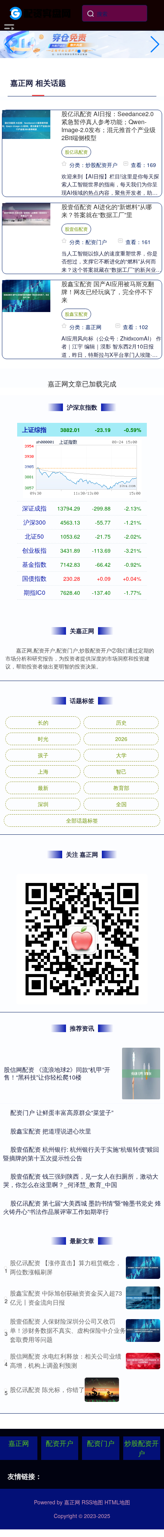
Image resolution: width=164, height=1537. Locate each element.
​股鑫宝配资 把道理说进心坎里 (50, 1131)
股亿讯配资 (76, 151)
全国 (121, 804)
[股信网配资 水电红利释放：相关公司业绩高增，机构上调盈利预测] (143, 1361)
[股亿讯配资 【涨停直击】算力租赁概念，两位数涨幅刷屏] (143, 1267)
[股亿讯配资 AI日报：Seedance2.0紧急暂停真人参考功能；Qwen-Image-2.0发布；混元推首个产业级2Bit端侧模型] (26, 124)
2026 (121, 738)
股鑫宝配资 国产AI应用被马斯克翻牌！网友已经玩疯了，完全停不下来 (107, 291)
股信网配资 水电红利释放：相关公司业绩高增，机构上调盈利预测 (65, 1361)
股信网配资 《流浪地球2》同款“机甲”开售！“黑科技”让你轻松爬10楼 (57, 1073)
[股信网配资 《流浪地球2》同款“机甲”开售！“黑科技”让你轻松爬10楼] (141, 1073)
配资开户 (59, 1443)
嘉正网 (18, 1443)
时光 (43, 738)
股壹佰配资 (76, 228)
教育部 (121, 787)
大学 (121, 755)
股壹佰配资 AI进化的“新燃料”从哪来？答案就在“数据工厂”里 (106, 210)
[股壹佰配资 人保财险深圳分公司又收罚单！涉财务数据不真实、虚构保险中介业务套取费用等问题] (143, 1330)
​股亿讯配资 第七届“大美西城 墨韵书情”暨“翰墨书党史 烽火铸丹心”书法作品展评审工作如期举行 (82, 1207)
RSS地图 (92, 1502)
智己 (121, 771)
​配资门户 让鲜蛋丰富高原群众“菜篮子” (61, 1112)
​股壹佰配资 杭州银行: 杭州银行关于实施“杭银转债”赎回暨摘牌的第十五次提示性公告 (81, 1153)
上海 (43, 771)
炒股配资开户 (141, 1448)
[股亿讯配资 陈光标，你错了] (102, 1390)
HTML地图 (117, 1502)
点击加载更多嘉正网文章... (82, 383)
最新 (43, 787)
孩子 (43, 755)
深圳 (43, 804)
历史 (121, 722)
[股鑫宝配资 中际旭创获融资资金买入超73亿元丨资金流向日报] (143, 1297)
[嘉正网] (40, 12)
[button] (155, 44)
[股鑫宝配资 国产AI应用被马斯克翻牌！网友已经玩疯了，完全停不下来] (26, 295)
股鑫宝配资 (76, 314)
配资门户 (100, 1443)
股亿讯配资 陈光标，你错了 (47, 1389)
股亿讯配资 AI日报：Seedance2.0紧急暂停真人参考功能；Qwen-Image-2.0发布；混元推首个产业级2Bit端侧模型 (108, 125)
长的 (43, 722)
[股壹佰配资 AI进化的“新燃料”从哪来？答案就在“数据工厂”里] (26, 213)
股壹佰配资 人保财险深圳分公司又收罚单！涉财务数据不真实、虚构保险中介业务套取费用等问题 (68, 1330)
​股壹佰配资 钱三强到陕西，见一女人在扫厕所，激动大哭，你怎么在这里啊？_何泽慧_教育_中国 (80, 1180)
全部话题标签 (82, 820)
